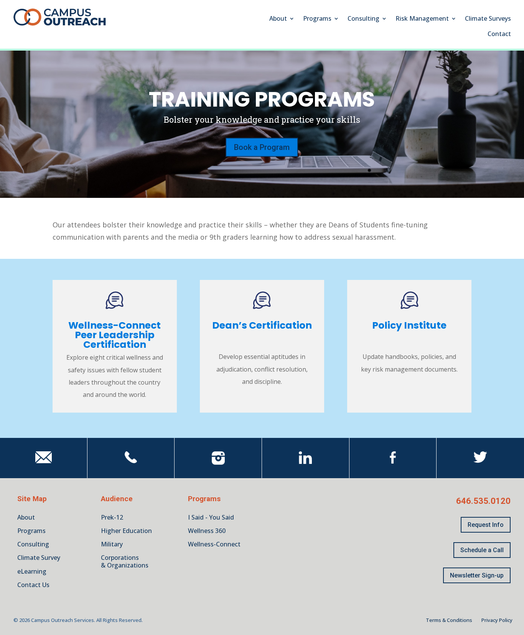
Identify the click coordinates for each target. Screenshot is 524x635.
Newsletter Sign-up (477, 575)
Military (112, 544)
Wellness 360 (207, 530)
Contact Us (33, 585)
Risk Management (422, 19)
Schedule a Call (482, 550)
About (278, 19)
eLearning (31, 571)
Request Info (486, 524)
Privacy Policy (496, 620)
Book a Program (262, 147)
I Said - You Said (211, 517)
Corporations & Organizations (124, 561)
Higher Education (126, 530)
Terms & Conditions (449, 620)
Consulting (363, 19)
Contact (499, 34)
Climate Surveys (488, 19)
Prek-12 (112, 517)
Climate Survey (38, 557)
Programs (317, 19)
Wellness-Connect (214, 544)
